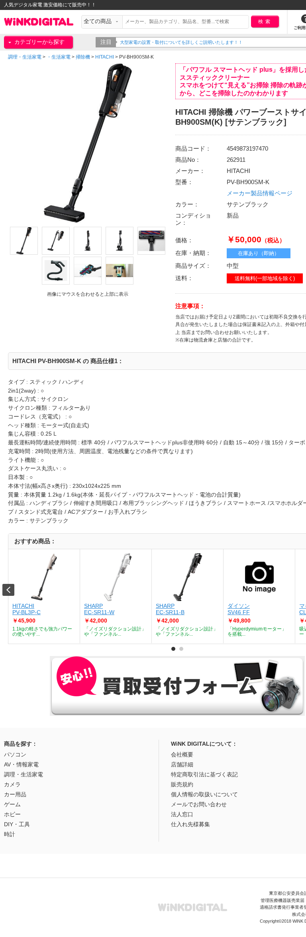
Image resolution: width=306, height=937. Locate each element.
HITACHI (104, 57)
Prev (8, 590)
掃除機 (83, 57)
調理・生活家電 (24, 57)
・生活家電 (59, 57)
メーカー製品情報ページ (259, 193)
